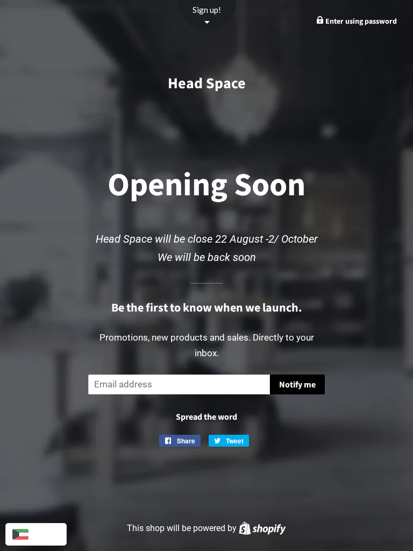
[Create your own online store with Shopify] (262, 528)
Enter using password (360, 21)
